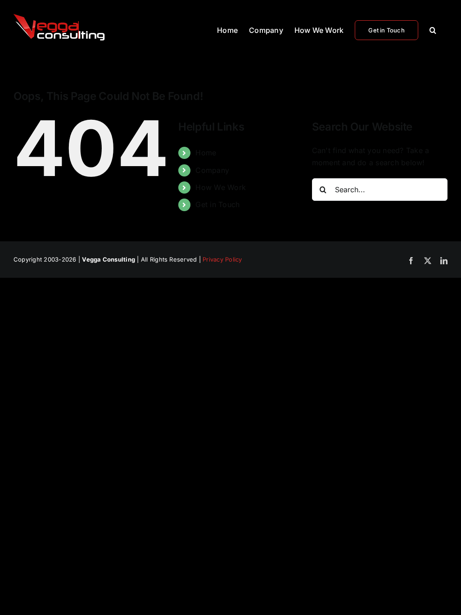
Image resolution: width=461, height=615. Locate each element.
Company (212, 170)
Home (205, 152)
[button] (432, 29)
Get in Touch (217, 204)
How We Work (220, 187)
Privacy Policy (222, 259)
